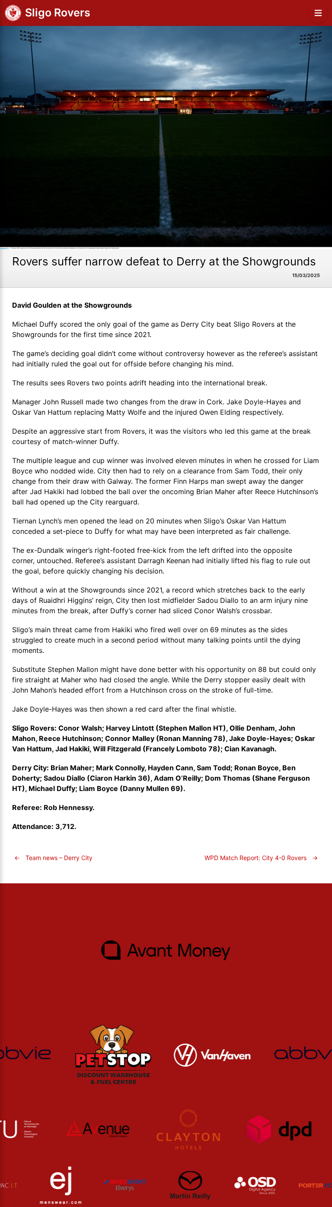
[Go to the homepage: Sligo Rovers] (13, 13)
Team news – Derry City (53, 857)
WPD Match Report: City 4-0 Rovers (261, 857)
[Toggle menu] (318, 12)
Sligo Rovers (57, 12)
